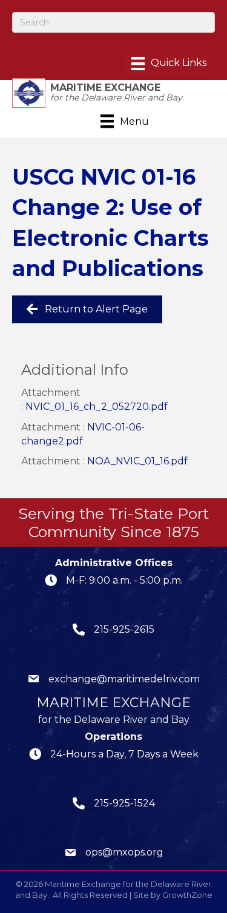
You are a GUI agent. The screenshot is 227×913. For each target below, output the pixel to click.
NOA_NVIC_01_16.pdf (137, 461)
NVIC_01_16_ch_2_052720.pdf (96, 406)
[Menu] (169, 63)
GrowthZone (187, 895)
